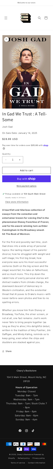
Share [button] (9, 351)
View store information (16, 201)
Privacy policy (39, 458)
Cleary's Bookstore (25, 454)
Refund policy (24, 458)
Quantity (6, 154)
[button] (6, 18)
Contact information (36, 463)
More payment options (27, 186)
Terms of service (18, 463)
